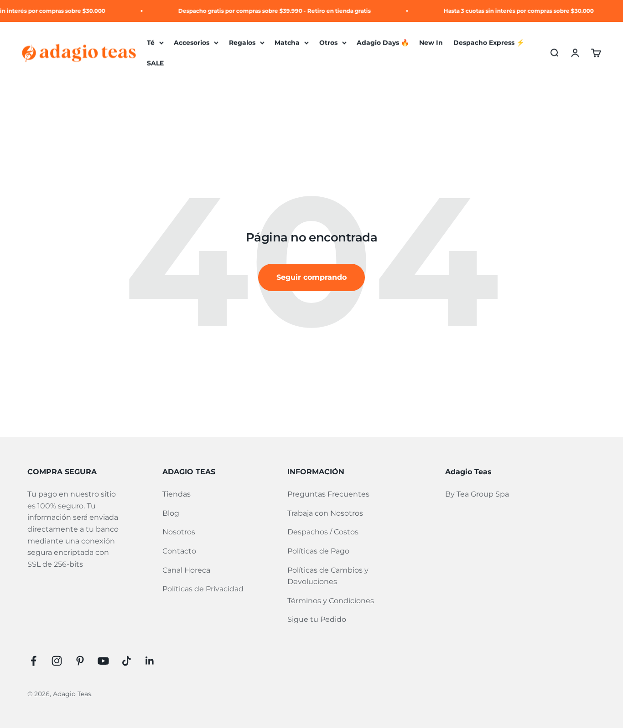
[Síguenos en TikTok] (126, 661)
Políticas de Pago (318, 551)
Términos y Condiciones (330, 600)
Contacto (179, 551)
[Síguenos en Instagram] (57, 661)
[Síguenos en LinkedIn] (150, 661)
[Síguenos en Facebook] (33, 661)
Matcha (287, 42)
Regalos (242, 42)
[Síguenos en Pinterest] (80, 661)
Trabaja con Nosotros (325, 513)
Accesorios (191, 42)
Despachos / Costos (322, 532)
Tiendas (176, 494)
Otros (328, 42)
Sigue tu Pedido (316, 619)
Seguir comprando (311, 277)
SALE (155, 63)
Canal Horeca (186, 570)
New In (431, 42)
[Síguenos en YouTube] (103, 661)
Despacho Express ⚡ (488, 42)
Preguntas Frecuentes (328, 494)
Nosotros (178, 532)
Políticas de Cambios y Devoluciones (328, 576)
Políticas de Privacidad (203, 588)
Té (151, 42)
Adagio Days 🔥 (383, 42)
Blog (170, 513)
